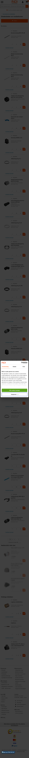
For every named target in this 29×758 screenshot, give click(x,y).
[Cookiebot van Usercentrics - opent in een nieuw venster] (21, 363)
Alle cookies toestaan (14, 390)
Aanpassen (13, 394)
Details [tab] (14, 366)
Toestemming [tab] (5, 366)
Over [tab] (24, 366)
